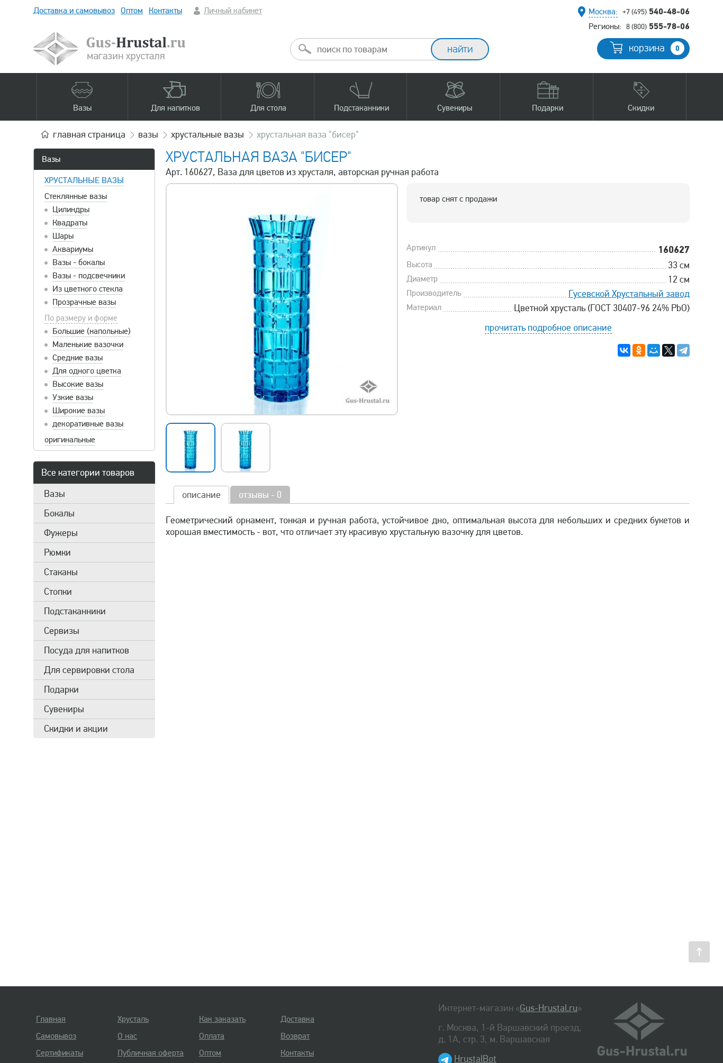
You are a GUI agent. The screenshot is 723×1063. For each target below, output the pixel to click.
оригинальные (69, 439)
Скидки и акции (76, 728)
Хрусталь (133, 1019)
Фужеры (61, 533)
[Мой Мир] (653, 350)
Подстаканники (75, 611)
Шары (63, 236)
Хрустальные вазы (84, 180)
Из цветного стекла (87, 289)
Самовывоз (56, 1036)
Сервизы (61, 631)
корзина (654, 48)
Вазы (51, 159)
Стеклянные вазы (75, 196)
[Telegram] (683, 350)
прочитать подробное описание (548, 327)
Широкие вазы (78, 410)
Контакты (165, 10)
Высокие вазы (77, 384)
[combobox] (370, 49)
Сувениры (64, 709)
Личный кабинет (233, 10)
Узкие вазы (72, 397)
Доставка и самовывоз (74, 10)
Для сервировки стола (89, 670)
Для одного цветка (86, 371)
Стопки (58, 591)
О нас (127, 1036)
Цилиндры (70, 209)
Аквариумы (72, 249)
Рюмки (57, 552)
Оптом (132, 10)
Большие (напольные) (91, 331)
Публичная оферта (151, 1053)
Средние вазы (77, 357)
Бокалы (59, 513)
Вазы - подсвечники (88, 275)
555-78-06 (658, 26)
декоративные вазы (87, 424)
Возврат (295, 1036)
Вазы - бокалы (78, 262)
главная (89, 134)
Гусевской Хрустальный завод (629, 293)
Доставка (297, 1019)
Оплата (211, 1036)
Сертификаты (59, 1053)
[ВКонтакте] (624, 350)
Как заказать (222, 1019)
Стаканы (61, 572)
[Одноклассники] (638, 350)
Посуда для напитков (86, 650)
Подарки (61, 689)
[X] (668, 350)
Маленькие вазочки (87, 344)
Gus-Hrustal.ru (548, 1008)
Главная (51, 1019)
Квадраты (69, 222)
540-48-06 (656, 11)
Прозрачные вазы (84, 302)
